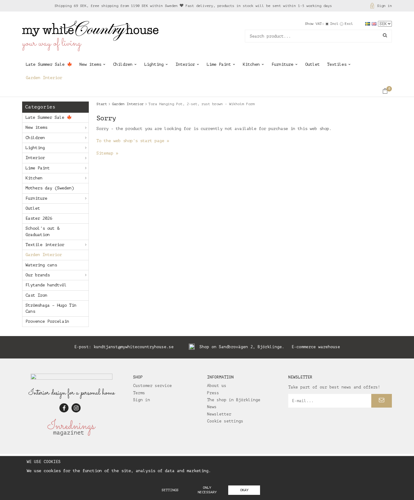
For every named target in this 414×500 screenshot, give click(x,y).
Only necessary (207, 489)
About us (216, 385)
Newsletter (219, 414)
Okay (244, 490)
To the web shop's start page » (132, 140)
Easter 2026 (38, 218)
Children (122, 64)
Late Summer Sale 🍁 (49, 64)
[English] (375, 23)
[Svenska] (368, 23)
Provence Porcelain (47, 321)
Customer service (152, 385)
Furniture (282, 64)
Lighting (154, 64)
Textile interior (44, 244)
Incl (334, 24)
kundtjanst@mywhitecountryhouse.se (134, 347)
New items (90, 64)
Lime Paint (219, 64)
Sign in (384, 6)
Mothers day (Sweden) (49, 188)
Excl (349, 24)
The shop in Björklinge (233, 400)
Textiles (336, 64)
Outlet (312, 64)
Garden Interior (44, 77)
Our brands (37, 275)
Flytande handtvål (46, 285)
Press (213, 393)
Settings (170, 490)
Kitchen (251, 64)
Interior (185, 64)
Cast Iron (36, 295)
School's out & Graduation (42, 231)
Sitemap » (107, 153)
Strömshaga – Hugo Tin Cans (50, 308)
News (212, 407)
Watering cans (41, 265)
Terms (139, 393)
